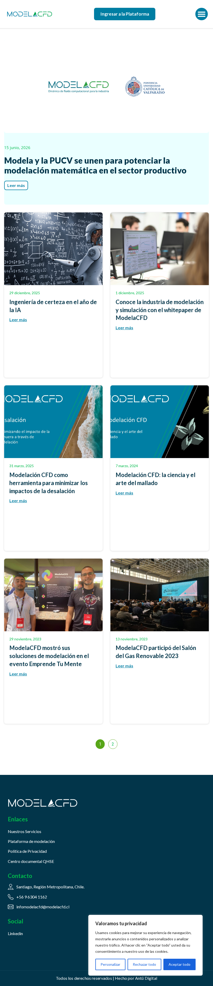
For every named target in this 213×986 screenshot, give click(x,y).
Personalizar (110, 964)
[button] (201, 14)
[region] (145, 945)
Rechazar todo (144, 964)
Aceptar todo (179, 964)
